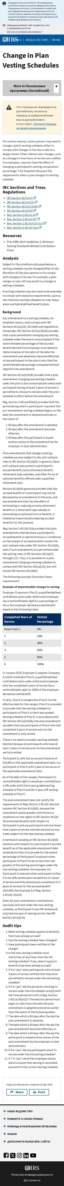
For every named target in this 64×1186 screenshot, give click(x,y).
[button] (37, 40)
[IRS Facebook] (6, 1155)
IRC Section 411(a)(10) (20, 202)
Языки (12, 1134)
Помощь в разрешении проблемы (32, 1126)
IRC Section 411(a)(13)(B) (22, 206)
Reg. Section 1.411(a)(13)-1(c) (25, 223)
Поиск (17, 40)
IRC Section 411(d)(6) (20, 211)
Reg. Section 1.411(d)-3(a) (22, 228)
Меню (56, 40)
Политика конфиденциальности (32, 1174)
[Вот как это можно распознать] (32, 29)
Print (41, 1092)
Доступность (32, 1180)
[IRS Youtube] (33, 1155)
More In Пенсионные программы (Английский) (29, 88)
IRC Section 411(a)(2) (20, 198)
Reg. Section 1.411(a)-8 (21, 215)
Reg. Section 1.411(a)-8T (21, 219)
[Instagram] (19, 1155)
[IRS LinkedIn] (26, 1155)
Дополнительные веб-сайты (28, 1141)
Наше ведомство (20, 1111)
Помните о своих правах (25, 1119)
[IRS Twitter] (12, 1155)
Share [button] (19, 1092)
